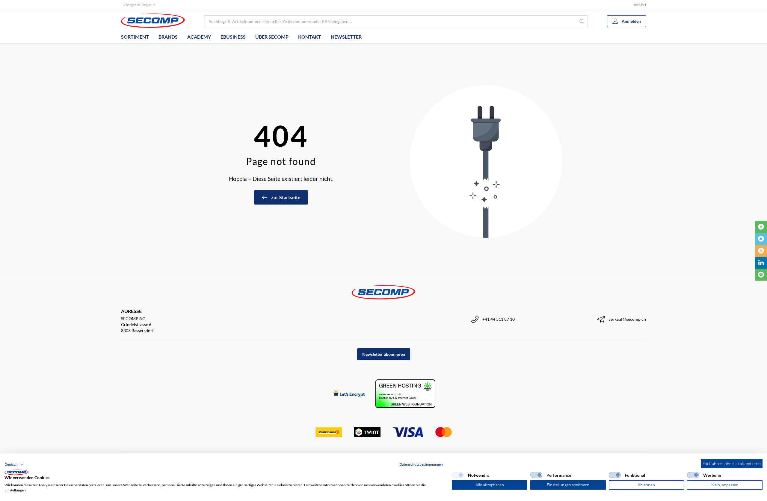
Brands (168, 37)
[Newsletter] (761, 275)
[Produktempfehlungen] (761, 239)
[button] (14, 464)
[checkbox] (458, 475)
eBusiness (233, 37)
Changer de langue (137, 4)
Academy (199, 37)
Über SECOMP (272, 37)
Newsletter (346, 37)
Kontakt (309, 37)
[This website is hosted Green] (405, 393)
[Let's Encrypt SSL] (349, 394)
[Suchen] (582, 21)
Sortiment (135, 37)
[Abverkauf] (761, 251)
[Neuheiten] (761, 227)
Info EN (640, 4)
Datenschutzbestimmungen (421, 464)
